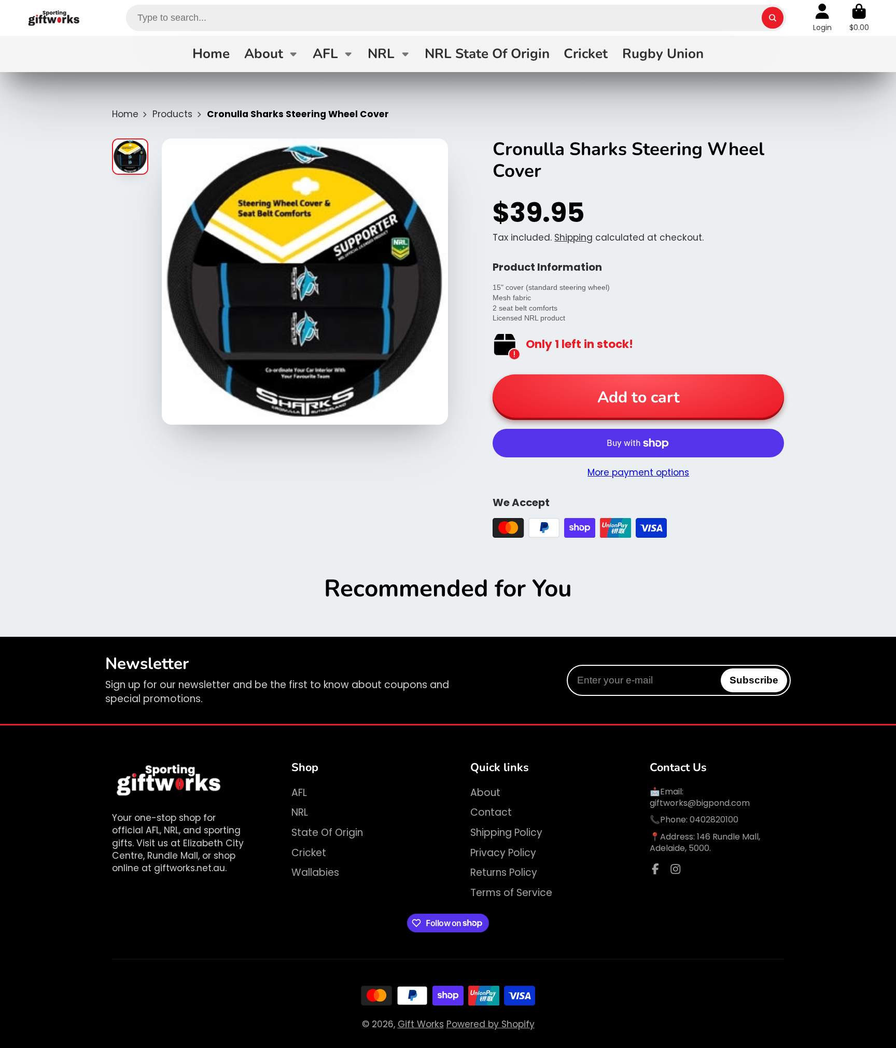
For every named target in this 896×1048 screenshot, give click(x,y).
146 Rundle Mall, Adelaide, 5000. (705, 842)
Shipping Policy (506, 833)
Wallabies (315, 872)
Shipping (573, 237)
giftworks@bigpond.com (700, 803)
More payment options (638, 472)
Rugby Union (663, 54)
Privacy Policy (503, 853)
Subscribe (754, 680)
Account (822, 18)
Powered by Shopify (490, 1024)
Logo (54, 18)
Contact (491, 812)
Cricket (586, 54)
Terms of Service (511, 893)
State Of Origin (327, 833)
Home (211, 54)
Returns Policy (503, 872)
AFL (325, 54)
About (263, 54)
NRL (381, 54)
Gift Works (421, 1024)
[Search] (772, 18)
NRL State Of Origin (487, 54)
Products (172, 114)
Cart (859, 18)
